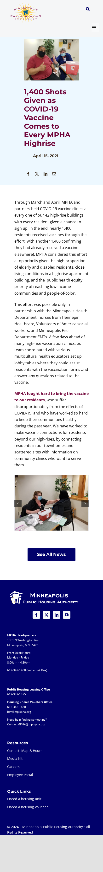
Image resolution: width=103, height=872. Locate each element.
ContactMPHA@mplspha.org (26, 724)
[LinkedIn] (45, 174)
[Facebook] (28, 174)
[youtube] (66, 615)
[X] (37, 174)
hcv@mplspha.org (19, 712)
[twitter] (46, 615)
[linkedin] (56, 615)
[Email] (54, 174)
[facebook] (36, 615)
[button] (88, 9)
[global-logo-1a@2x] (26, 3)
